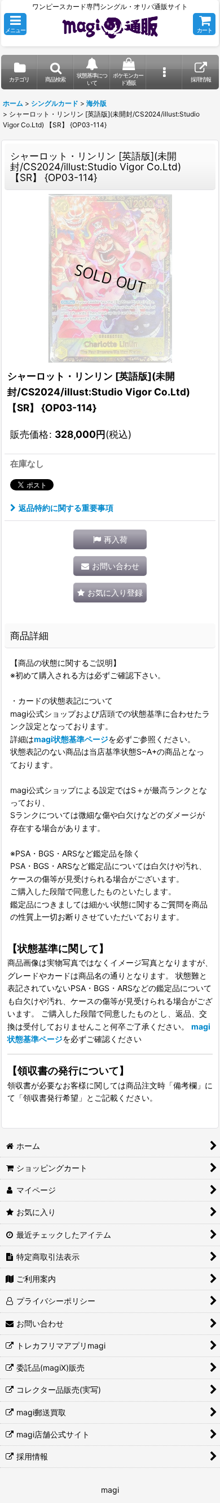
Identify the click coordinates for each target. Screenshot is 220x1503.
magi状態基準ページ (71, 739)
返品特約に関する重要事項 (66, 508)
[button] (15, 24)
